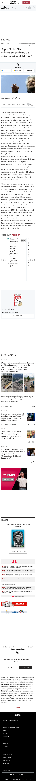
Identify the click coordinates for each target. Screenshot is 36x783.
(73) (34, 424)
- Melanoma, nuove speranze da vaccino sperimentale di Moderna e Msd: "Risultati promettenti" (17, 575)
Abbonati (26, 2)
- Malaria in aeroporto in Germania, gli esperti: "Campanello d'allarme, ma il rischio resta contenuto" (17, 567)
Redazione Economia (8, 424)
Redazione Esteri (7, 406)
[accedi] (33, 2)
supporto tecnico (24, 700)
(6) (34, 442)
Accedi (10, 667)
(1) (12, 265)
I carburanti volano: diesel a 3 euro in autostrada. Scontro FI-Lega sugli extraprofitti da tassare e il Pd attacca (13, 417)
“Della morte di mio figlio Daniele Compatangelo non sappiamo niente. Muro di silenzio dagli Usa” (11, 434)
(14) (34, 462)
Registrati (25, 667)
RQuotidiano (6, 60)
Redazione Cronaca (8, 442)
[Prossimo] (32, 260)
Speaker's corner (12, 264)
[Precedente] (3, 260)
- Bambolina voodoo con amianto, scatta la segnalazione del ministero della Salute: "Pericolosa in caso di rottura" (17, 588)
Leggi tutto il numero (18, 551)
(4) (34, 406)
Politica (5, 40)
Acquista (18, 316)
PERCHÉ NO (8, 309)
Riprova (18, 707)
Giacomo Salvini (7, 462)
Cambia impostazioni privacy (11, 727)
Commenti (6, 98)
